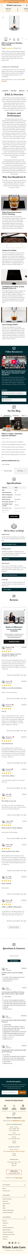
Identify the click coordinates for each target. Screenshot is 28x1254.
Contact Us (5, 1223)
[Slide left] (2, 39)
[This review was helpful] (22, 675)
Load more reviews (14, 927)
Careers (4, 1225)
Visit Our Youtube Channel (10, 575)
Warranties (5, 1201)
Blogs (4, 1205)
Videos (4, 1208)
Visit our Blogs (7, 589)
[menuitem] (14, 1188)
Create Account (6, 1190)
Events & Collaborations (8, 1227)
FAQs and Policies (7, 1230)
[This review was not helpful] (24, 675)
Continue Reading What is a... (11, 460)
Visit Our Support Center (9, 544)
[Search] (23, 5)
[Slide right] (26, 39)
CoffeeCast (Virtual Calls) (8, 1234)
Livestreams (5, 1236)
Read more (5, 669)
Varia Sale (8, 9)
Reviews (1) (16, 415)
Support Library (10, 1151)
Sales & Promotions (7, 1199)
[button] (1, 5)
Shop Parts (6, 558)
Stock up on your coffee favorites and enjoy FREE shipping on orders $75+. (14, 1)
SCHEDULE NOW (14, 642)
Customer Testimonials (8, 1232)
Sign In (4, 1188)
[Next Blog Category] (26, 415)
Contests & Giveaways (8, 1212)
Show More (14, 516)
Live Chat (23, 1120)
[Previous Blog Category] (1, 415)
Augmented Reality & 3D (8, 1210)
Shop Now (8, 10)
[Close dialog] (24, 610)
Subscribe (5, 1239)
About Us (5, 1220)
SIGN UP (22, 1092)
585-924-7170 (16, 1120)
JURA (4, 48)
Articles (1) (7, 415)
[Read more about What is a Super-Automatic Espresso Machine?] (14, 424)
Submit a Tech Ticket (20, 1151)
